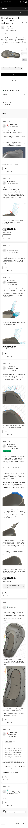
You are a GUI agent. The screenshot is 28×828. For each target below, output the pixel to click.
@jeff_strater (11, 612)
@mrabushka (8, 741)
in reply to (12, 251)
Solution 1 (5, 94)
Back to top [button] (3, 823)
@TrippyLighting (15, 191)
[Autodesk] (7, 1)
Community (4, 8)
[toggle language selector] (20, 1)
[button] (26, 22)
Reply (14, 74)
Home (2, 12)
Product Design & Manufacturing (12, 12)
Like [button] (13, 78)
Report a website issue (19, 823)
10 (7, 786)
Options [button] (24, 18)
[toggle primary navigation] (2, 2)
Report (14, 81)
